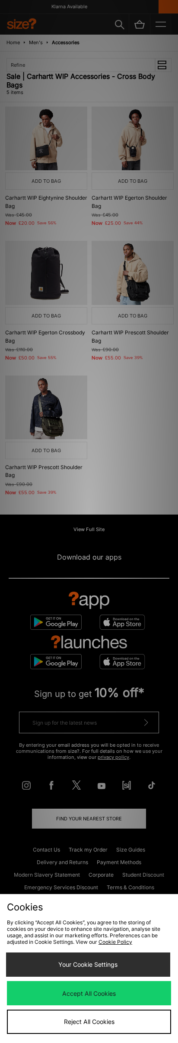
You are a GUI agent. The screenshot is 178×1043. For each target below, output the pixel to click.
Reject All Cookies (89, 1021)
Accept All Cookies (89, 993)
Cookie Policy (115, 942)
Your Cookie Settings (88, 964)
